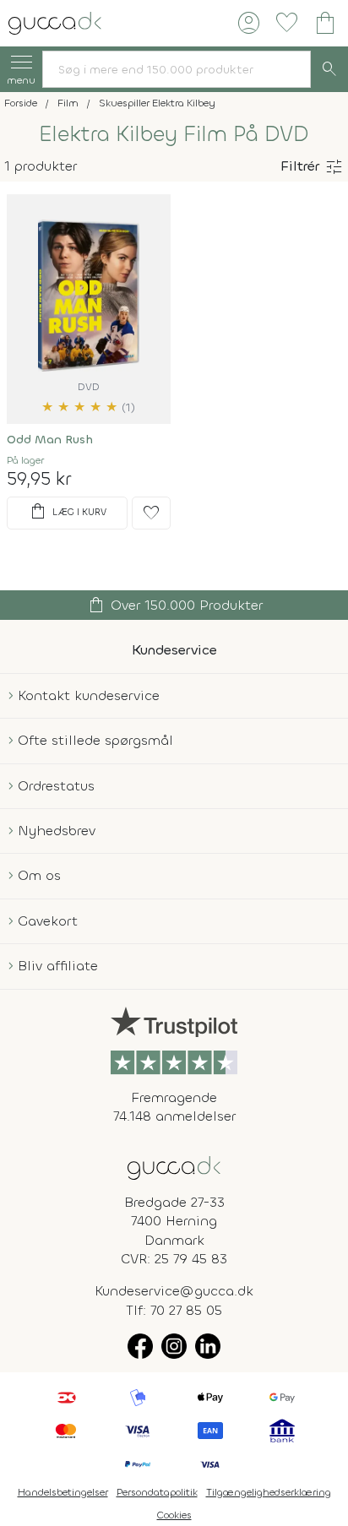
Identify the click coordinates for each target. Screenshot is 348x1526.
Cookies (174, 1515)
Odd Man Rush (50, 439)
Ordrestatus (56, 786)
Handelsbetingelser (63, 1492)
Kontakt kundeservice (89, 695)
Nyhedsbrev (56, 830)
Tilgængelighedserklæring (268, 1492)
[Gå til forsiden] (174, 1167)
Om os (39, 875)
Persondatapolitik (157, 1492)
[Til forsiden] (54, 21)
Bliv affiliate (58, 966)
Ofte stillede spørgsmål (95, 740)
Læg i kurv (67, 512)
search (329, 69)
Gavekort (48, 921)
